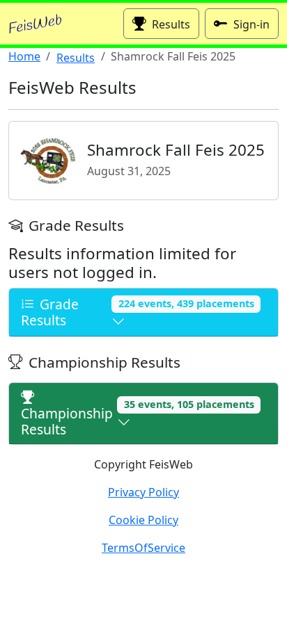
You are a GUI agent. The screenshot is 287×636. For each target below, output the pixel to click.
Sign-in (251, 24)
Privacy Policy (143, 492)
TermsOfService (143, 547)
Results (171, 24)
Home (24, 56)
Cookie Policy (143, 520)
